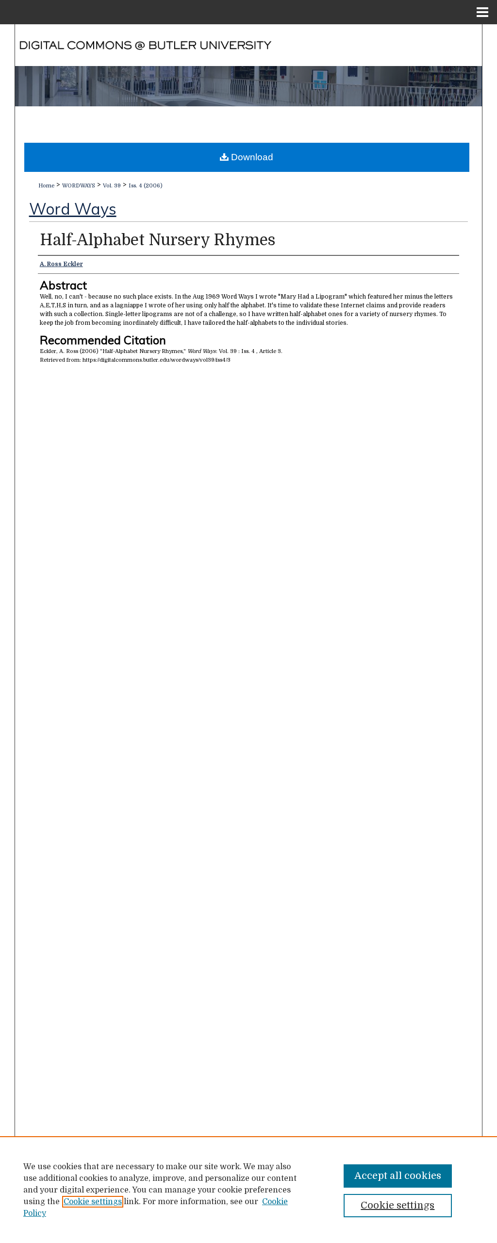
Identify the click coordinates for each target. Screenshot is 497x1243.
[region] (248, 1189)
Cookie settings (93, 1201)
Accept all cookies (397, 1175)
